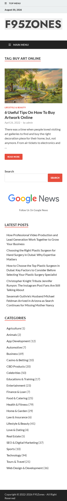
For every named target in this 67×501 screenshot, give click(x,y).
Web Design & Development (25, 468)
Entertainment (16, 385)
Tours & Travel (16, 461)
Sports (11, 449)
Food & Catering (17, 398)
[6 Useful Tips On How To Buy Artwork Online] (33, 86)
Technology (14, 455)
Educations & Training (20, 379)
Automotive (14, 347)
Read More (12, 156)
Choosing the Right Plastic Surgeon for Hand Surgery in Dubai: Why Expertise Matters (31, 254)
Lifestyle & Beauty (15, 107)
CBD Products (16, 366)
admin (29, 122)
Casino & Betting (17, 360)
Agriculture (14, 328)
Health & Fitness (17, 404)
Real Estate (14, 436)
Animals (12, 334)
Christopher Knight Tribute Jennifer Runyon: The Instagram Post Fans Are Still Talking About (33, 285)
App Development (18, 341)
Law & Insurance (17, 417)
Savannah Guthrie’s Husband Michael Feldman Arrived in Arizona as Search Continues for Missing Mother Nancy (30, 300)
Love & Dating (16, 430)
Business (12, 353)
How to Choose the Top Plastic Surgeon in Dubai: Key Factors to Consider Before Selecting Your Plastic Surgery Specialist (33, 270)
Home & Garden (17, 411)
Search (9, 171)
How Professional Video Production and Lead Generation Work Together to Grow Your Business (33, 239)
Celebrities (13, 372)
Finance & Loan (16, 391)
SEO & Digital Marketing (22, 442)
